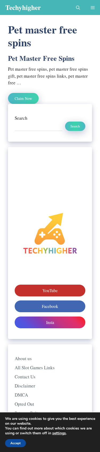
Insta (50, 322)
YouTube (50, 290)
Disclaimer (25, 386)
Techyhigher (23, 7)
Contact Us (25, 377)
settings (59, 433)
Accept (15, 443)
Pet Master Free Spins (41, 58)
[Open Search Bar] (78, 7)
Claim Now (23, 98)
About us (23, 358)
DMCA (21, 395)
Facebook (50, 306)
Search (21, 118)
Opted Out (24, 404)
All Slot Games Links (35, 367)
